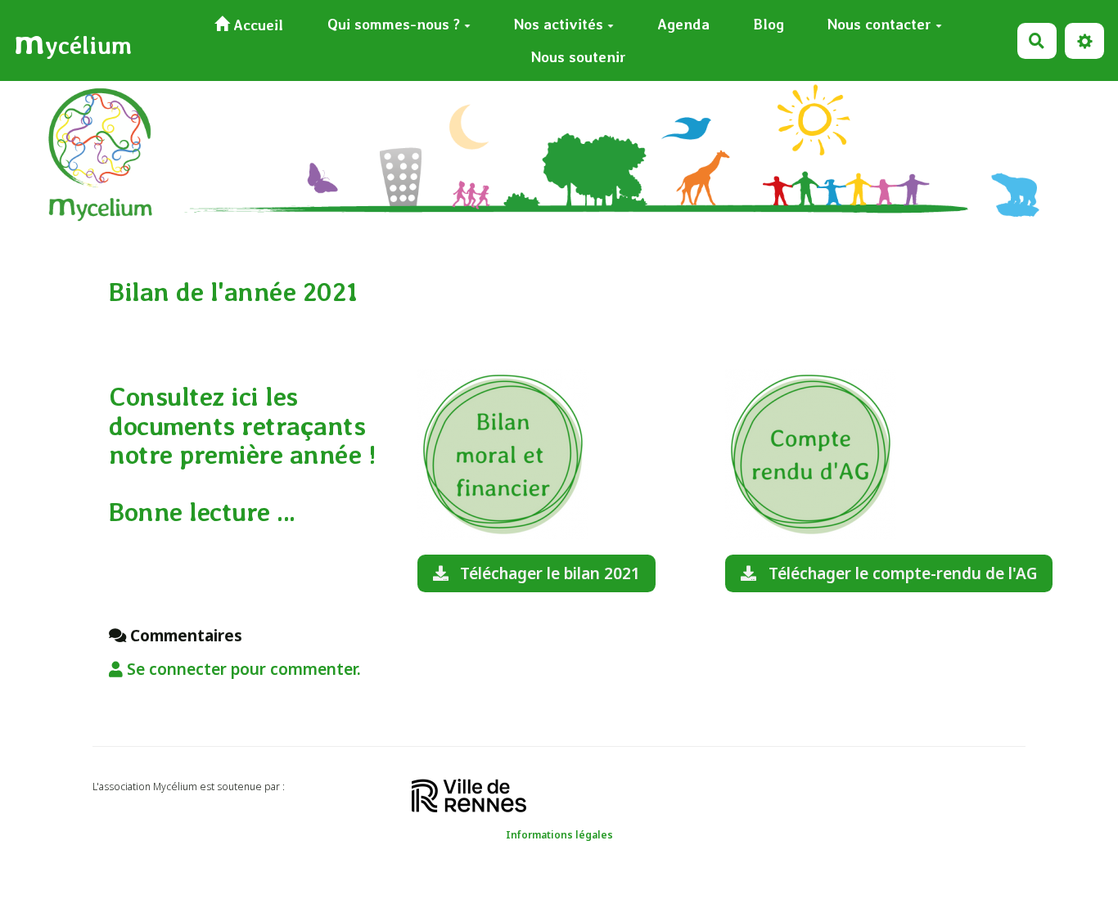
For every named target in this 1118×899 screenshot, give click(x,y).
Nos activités (558, 24)
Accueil (256, 25)
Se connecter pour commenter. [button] (242, 669)
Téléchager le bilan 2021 (548, 573)
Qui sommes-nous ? (393, 24)
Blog (768, 24)
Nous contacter (879, 24)
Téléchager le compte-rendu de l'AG (900, 573)
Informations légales (559, 835)
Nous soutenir (578, 56)
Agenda (683, 24)
